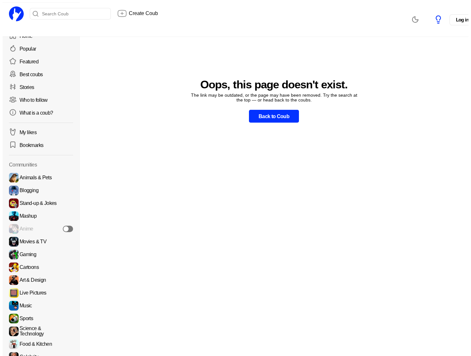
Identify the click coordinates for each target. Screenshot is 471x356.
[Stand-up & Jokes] (41, 203)
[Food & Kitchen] (41, 344)
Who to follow (34, 100)
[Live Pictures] (41, 293)
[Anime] (41, 228)
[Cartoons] (41, 267)
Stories (27, 87)
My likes (28, 132)
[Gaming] (41, 254)
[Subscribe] (68, 229)
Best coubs (31, 74)
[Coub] (16, 13)
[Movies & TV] (41, 241)
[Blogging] (41, 190)
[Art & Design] (41, 280)
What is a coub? (36, 113)
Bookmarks (31, 145)
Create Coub (143, 13)
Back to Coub (274, 116)
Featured (29, 61)
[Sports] (41, 318)
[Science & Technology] (41, 331)
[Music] (41, 305)
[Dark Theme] (415, 19)
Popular (28, 49)
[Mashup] (41, 216)
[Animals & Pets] (41, 177)
